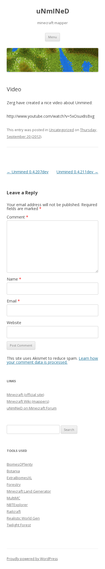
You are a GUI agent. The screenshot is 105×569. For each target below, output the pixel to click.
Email (13, 301)
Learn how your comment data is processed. (52, 360)
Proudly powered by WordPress (32, 558)
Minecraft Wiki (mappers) (28, 401)
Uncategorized (61, 129)
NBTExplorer (17, 504)
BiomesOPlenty (20, 464)
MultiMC (13, 497)
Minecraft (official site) (25, 394)
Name (14, 279)
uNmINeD (52, 11)
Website (14, 322)
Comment (17, 217)
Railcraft (14, 511)
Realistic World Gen (23, 518)
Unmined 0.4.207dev (27, 171)
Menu (52, 37)
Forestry (14, 484)
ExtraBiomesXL (19, 477)
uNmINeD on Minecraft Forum (32, 408)
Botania (13, 471)
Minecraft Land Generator (29, 491)
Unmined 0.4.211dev (77, 171)
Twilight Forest (19, 524)
